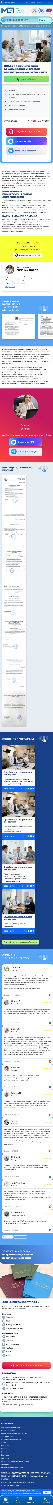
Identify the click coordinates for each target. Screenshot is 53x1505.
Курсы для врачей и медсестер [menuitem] (14, 1433)
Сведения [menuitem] (5, 1464)
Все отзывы (7, 1237)
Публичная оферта (10, 1485)
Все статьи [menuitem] (5, 1455)
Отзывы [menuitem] (4, 1449)
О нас (26, 2)
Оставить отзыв (20, 1237)
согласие (13, 1493)
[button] (17, 1500)
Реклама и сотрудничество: (24, 1476)
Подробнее (10, 287)
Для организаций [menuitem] (8, 1430)
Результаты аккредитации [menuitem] (12, 1467)
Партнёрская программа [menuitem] (11, 1427)
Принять (47, 1492)
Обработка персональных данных (17, 1482)
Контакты (48, 2)
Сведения (39, 2)
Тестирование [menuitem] (7, 1436)
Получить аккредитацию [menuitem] (11, 1440)
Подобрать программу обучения (20, 942)
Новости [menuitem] (4, 1452)
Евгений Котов (27, 270)
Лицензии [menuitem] (5, 1446)
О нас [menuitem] (3, 1443)
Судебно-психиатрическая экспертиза (18, 773)
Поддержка (6, 1479)
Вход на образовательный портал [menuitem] (15, 1461)
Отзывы (32, 2)
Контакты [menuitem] (5, 1458)
